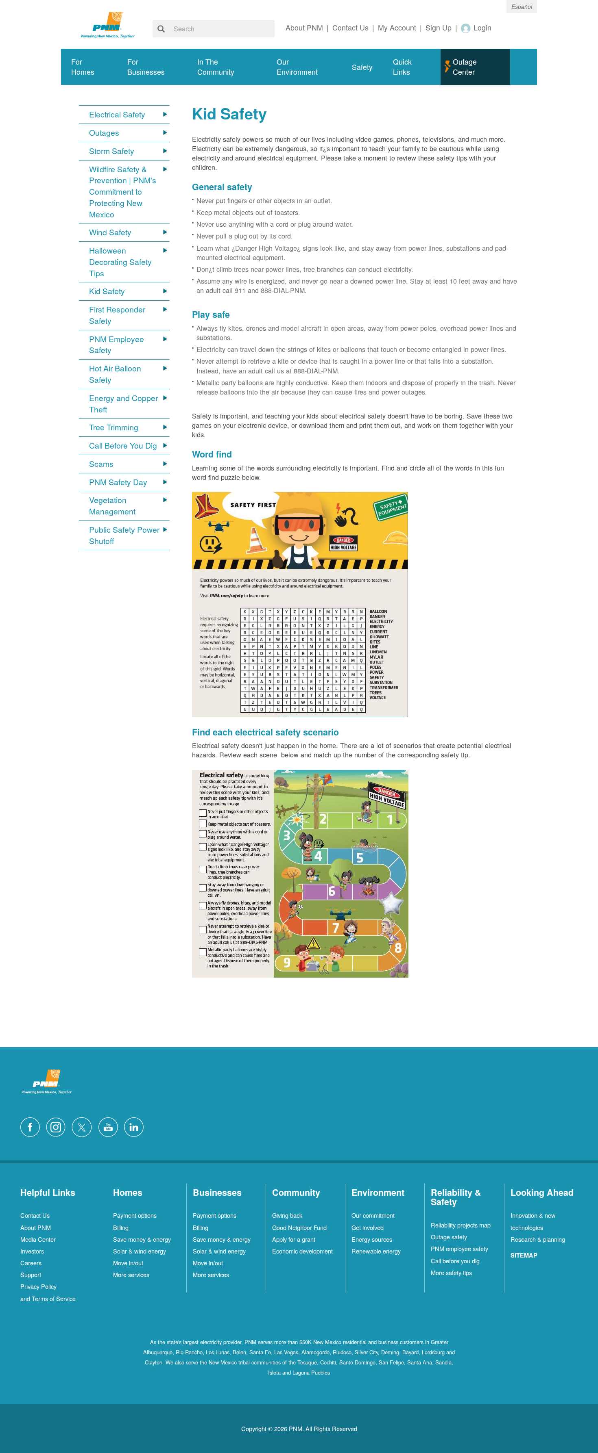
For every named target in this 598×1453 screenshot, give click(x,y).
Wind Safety (110, 232)
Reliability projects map (461, 1225)
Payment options (135, 1215)
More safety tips (451, 1272)
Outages (104, 132)
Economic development (302, 1251)
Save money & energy (142, 1239)
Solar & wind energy (139, 1251)
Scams (101, 463)
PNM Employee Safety (116, 345)
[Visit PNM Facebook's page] (32, 1126)
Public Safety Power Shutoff (124, 535)
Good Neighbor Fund (299, 1227)
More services (131, 1274)
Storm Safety (111, 150)
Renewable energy (376, 1251)
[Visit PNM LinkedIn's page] (136, 1126)
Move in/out (128, 1262)
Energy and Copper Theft (123, 404)
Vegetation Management (112, 505)
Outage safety (449, 1236)
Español (521, 6)
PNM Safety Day (118, 482)
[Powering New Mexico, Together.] (107, 24)
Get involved (367, 1227)
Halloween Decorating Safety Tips (120, 262)
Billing (121, 1227)
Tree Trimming (113, 427)
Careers (30, 1262)
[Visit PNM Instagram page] (58, 1126)
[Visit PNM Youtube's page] (110, 1126)
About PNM (35, 1227)
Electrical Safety (117, 114)
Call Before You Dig (123, 445)
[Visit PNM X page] (84, 1126)
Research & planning (538, 1239)
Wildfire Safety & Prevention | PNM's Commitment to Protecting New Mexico (122, 192)
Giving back (287, 1215)
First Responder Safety (117, 315)
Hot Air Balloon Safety (115, 374)
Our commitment (373, 1215)
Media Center (38, 1239)
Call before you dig (455, 1260)
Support (30, 1274)
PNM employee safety (459, 1248)
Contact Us (35, 1215)
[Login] (466, 27)
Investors (32, 1251)
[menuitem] (89, 67)
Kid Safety (107, 291)
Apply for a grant (293, 1239)
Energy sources (371, 1239)
